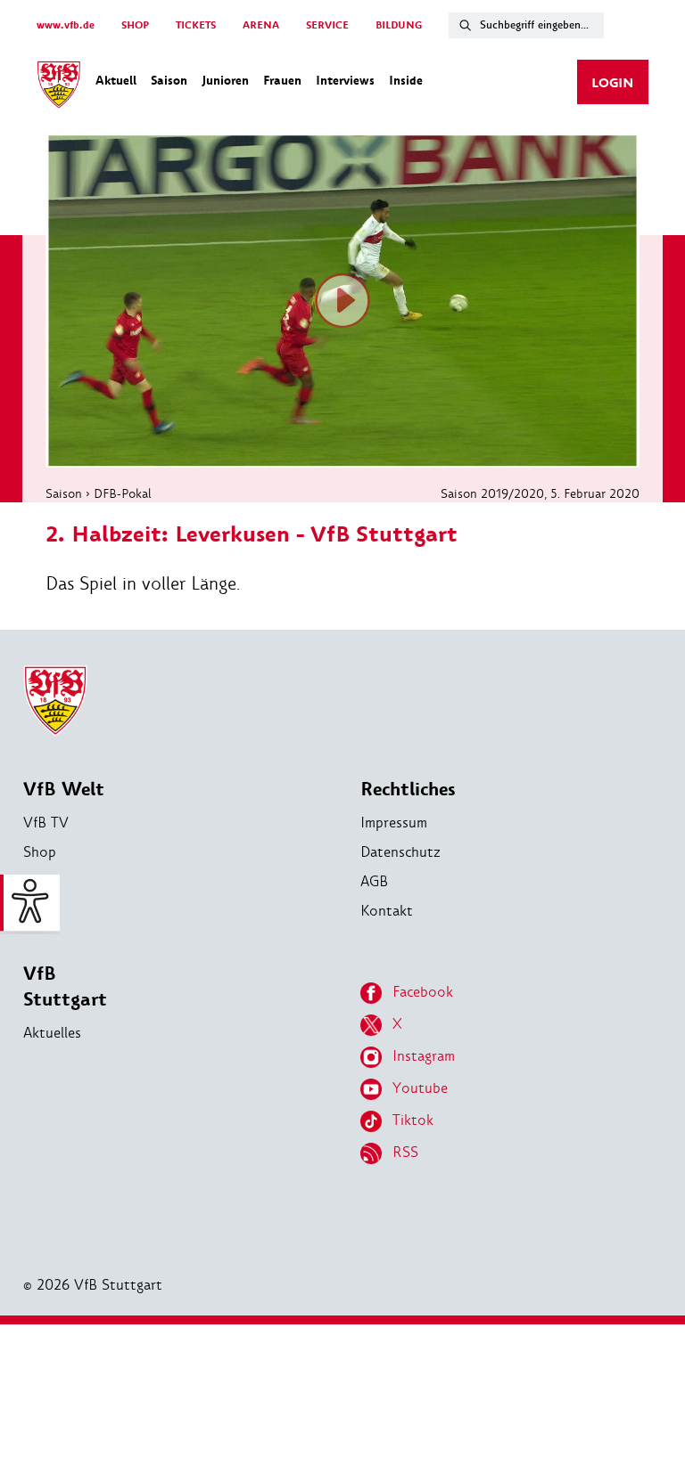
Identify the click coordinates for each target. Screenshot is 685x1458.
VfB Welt (63, 789)
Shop (39, 852)
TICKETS (196, 25)
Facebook (422, 991)
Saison (63, 493)
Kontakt (386, 910)
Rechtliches (408, 789)
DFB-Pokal (123, 493)
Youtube (420, 1088)
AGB (374, 881)
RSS (405, 1152)
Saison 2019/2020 (492, 493)
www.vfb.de (66, 25)
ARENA (261, 25)
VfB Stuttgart (65, 987)
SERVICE (327, 25)
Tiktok (412, 1120)
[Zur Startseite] (59, 87)
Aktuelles (52, 1032)
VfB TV (46, 822)
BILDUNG (399, 25)
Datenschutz (400, 852)
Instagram (423, 1056)
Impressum (393, 822)
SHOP (135, 25)
